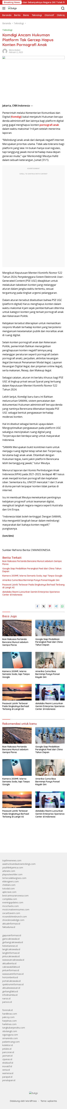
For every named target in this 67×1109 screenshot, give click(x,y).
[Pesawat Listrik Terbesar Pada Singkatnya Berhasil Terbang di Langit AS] (17, 692)
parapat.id (7, 1076)
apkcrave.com (9, 891)
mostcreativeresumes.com (15, 909)
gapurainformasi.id (11, 935)
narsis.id (6, 998)
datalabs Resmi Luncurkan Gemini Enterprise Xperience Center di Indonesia (31, 593)
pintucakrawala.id (11, 956)
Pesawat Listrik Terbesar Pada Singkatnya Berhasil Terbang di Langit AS (33, 586)
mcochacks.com (10, 906)
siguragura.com (10, 1034)
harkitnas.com (9, 1024)
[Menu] (4, 8)
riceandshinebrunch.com (14, 916)
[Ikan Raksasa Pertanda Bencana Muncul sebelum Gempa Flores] (17, 628)
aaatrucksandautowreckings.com (19, 863)
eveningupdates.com (12, 902)
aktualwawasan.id (11, 987)
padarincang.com (11, 1041)
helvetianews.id (10, 945)
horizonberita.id (10, 977)
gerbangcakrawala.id (12, 942)
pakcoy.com (8, 1017)
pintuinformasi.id (10, 970)
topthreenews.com (11, 860)
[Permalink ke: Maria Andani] (4, 51)
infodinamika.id (9, 994)
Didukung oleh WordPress (23, 1101)
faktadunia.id (8, 927)
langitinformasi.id (10, 952)
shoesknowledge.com (13, 920)
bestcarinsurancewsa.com (15, 895)
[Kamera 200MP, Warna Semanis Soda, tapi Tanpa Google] (17, 660)
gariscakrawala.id (10, 938)
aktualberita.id (9, 963)
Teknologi (7, 30)
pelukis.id (6, 1048)
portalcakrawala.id (11, 980)
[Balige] (12, 8)
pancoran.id (8, 1052)
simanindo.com (10, 1038)
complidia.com (9, 899)
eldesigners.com (10, 881)
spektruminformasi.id (13, 984)
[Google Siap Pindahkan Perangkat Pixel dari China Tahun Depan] (50, 628)
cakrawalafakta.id (11, 966)
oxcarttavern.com (11, 913)
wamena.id (7, 1073)
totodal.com (8, 888)
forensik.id (7, 1010)
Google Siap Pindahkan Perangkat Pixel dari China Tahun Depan (31, 570)
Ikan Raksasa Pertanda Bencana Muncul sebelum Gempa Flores (32, 562)
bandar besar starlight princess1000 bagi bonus (26, 842)
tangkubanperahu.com (13, 1027)
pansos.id (7, 1001)
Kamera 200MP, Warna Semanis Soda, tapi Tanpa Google (32, 575)
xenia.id (6, 1069)
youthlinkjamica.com (12, 867)
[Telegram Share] (56, 606)
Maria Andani (14, 50)
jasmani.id (7, 1055)
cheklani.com (8, 884)
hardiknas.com (9, 1013)
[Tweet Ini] (43, 606)
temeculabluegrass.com (14, 878)
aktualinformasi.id (11, 923)
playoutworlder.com (12, 874)
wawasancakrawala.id (13, 959)
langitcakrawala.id (11, 949)
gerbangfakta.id (10, 991)
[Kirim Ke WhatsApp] (62, 606)
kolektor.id (7, 1045)
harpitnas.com (9, 1020)
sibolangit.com (9, 1031)
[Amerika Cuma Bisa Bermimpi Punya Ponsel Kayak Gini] (50, 660)
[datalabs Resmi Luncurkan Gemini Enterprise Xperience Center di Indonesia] (50, 692)
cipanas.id (7, 1059)
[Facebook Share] (37, 606)
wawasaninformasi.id (13, 973)
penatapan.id (8, 1080)
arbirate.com (8, 870)
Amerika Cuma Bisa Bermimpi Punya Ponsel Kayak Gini (30, 580)
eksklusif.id (7, 1062)
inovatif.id (7, 1066)
